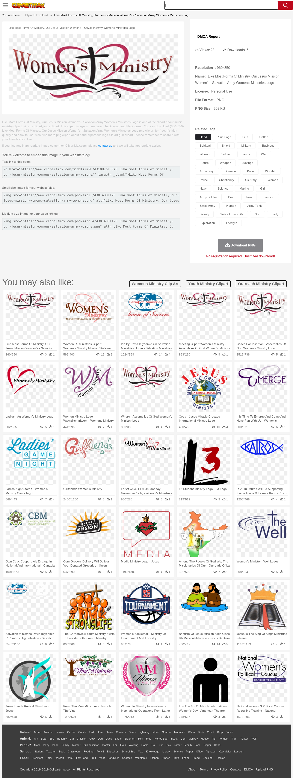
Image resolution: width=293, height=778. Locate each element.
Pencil (100, 751)
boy (168, 745)
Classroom (74, 751)
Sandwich (113, 758)
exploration (207, 223)
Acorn (37, 732)
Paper (189, 751)
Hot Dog (220, 758)
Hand (217, 745)
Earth (92, 732)
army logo (207, 171)
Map (140, 751)
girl (262, 188)
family (65, 745)
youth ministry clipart (208, 284)
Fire (100, 732)
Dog (100, 738)
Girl (161, 745)
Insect (174, 738)
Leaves (60, 732)
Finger (207, 745)
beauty (204, 214)
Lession (238, 751)
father (177, 745)
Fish (140, 738)
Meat (102, 758)
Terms (204, 769)
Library (166, 751)
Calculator (225, 751)
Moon (156, 732)
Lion (183, 738)
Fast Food (82, 758)
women (273, 180)
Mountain (179, 732)
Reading (88, 751)
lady (275, 214)
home (144, 745)
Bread (196, 758)
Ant (36, 738)
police (204, 180)
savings (247, 162)
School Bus (128, 751)
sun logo (224, 137)
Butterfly (62, 738)
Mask (37, 745)
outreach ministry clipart (261, 284)
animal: (25, 738)
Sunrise (166, 732)
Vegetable (141, 758)
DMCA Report (208, 36)
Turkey (244, 738)
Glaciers (121, 732)
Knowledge (152, 751)
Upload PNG (264, 769)
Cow (92, 738)
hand (203, 137)
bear (231, 197)
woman (205, 154)
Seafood (127, 758)
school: (25, 751)
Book (62, 751)
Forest (229, 732)
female (231, 171)
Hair (153, 745)
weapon (225, 162)
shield (226, 145)
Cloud (210, 732)
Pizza (176, 758)
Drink (70, 758)
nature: (25, 732)
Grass (132, 732)
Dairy (49, 758)
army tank (254, 205)
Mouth (188, 745)
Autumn (48, 732)
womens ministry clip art (155, 284)
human (231, 205)
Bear (44, 738)
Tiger (234, 738)
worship (270, 171)
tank (249, 197)
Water (191, 732)
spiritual (205, 145)
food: (24, 758)
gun (245, 137)
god (257, 214)
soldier (226, 154)
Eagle (118, 738)
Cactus (71, 732)
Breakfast (37, 758)
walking (133, 745)
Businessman (91, 745)
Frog (148, 738)
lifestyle (231, 223)
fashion (268, 197)
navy (203, 188)
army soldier (208, 197)
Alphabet (211, 751)
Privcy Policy (219, 769)
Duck (109, 738)
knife (250, 171)
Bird (52, 738)
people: (25, 745)
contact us (105, 145)
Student (38, 751)
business (268, 145)
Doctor (106, 745)
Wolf (254, 738)
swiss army (207, 205)
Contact (235, 769)
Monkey (193, 738)
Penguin (223, 738)
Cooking (208, 758)
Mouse (205, 738)
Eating (186, 758)
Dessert (59, 758)
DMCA (248, 769)
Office (199, 751)
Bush (201, 732)
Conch (82, 732)
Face (198, 745)
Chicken (81, 738)
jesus (246, 154)
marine (244, 188)
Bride (55, 745)
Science (178, 751)
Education (113, 751)
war (263, 154)
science (223, 188)
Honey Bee (161, 738)
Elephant (130, 738)
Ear (115, 745)
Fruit (93, 758)
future (204, 162)
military (246, 145)
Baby (46, 745)
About (192, 769)
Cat (72, 738)
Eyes (123, 745)
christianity (226, 180)
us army (251, 180)
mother (76, 745)
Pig (214, 738)
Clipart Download (36, 15)
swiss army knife (231, 214)
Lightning (144, 732)
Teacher (51, 751)
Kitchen (154, 758)
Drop (220, 732)
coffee (263, 137)
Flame (109, 732)
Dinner (166, 758)
